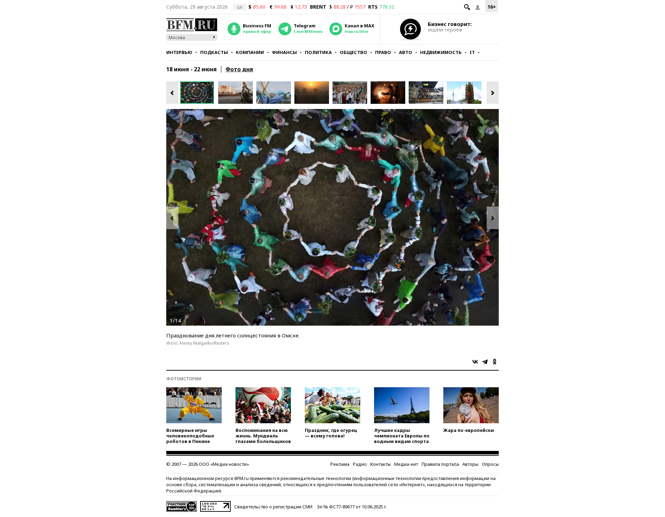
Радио (360, 464)
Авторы (470, 464)
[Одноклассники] (494, 361)
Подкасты (214, 52)
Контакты (380, 464)
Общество (353, 52)
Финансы (284, 52)
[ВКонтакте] (475, 361)
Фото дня (239, 69)
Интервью (179, 52)
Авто (405, 52)
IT (472, 52)
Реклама (339, 464)
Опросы (490, 464)
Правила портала (440, 464)
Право (383, 52)
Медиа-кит (406, 464)
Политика (318, 52)
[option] (199, 92)
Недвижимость (441, 52)
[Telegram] (485, 361)
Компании (250, 52)
